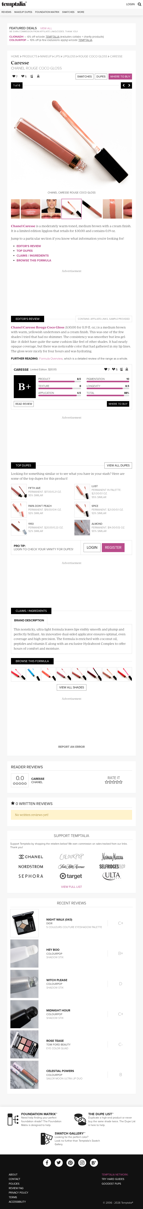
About (13, 1174)
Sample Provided (119, 318)
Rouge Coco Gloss (92, 56)
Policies (14, 1183)
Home (15, 56)
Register (113, 547)
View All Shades (71, 687)
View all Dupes (118, 465)
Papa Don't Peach (40, 506)
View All (46, 28)
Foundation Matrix (47, 12)
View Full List (71, 887)
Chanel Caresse (23, 226)
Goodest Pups (111, 1183)
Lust (95, 486)
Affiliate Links (99, 318)
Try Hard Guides (113, 1179)
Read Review (23, 404)
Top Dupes (25, 251)
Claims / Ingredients (33, 256)
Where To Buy (118, 404)
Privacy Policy (18, 1192)
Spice (95, 506)
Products (29, 56)
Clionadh (16, 36)
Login (130, 4)
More (80, 12)
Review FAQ (16, 1188)
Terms (13, 1197)
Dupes (101, 76)
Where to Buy (120, 76)
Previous (123, 85)
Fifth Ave (34, 488)
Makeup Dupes (23, 12)
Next (129, 85)
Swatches (68, 12)
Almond (97, 523)
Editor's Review (29, 246)
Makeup (46, 56)
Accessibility (17, 1201)
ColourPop (17, 40)
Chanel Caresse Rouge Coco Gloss (37, 327)
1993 (31, 523)
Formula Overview (51, 358)
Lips (57, 56)
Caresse (20, 62)
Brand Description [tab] (29, 620)
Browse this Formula (34, 260)
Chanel (18, 68)
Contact (14, 1179)
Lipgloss (69, 56)
